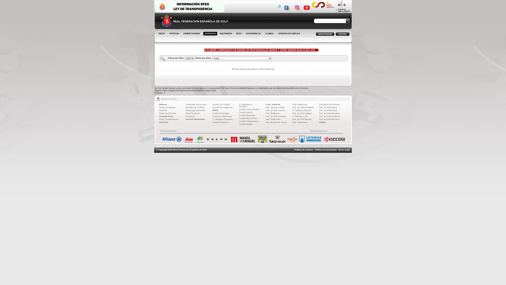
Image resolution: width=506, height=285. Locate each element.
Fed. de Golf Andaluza (329, 116)
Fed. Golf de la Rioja (275, 107)
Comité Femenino (220, 122)
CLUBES (269, 33)
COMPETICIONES (191, 33)
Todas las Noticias (167, 107)
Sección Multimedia (195, 119)
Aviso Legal (344, 150)
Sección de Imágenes (222, 107)
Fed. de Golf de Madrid (303, 107)
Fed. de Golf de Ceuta (276, 122)
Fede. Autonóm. (273, 104)
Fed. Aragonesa (300, 104)
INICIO (162, 33)
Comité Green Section (249, 109)
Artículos (163, 110)
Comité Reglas (245, 124)
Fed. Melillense (272, 113)
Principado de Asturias (329, 104)
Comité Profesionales (249, 121)
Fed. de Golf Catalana (276, 116)
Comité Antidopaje (220, 113)
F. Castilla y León (300, 116)
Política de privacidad (325, 150)
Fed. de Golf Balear (328, 110)
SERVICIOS (209, 33)
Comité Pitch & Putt (248, 118)
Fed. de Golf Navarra (302, 119)
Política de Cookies (304, 150)
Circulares (190, 116)
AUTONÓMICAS (253, 33)
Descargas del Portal (195, 110)
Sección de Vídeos (221, 104)
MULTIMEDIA (225, 33)
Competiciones (166, 116)
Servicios (163, 122)
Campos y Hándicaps (222, 116)
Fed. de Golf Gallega (302, 113)
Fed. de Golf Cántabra (329, 113)
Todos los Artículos (167, 113)
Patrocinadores (193, 113)
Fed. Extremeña (273, 119)
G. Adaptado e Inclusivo (246, 105)
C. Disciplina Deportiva (222, 119)
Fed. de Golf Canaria (275, 110)
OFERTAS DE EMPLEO (289, 33)
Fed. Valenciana (300, 122)
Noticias (163, 104)
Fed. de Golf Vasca (328, 107)
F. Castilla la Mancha (302, 110)
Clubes (322, 122)
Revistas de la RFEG (195, 107)
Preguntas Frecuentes (196, 104)
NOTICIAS (173, 33)
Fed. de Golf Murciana (329, 119)
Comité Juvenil (245, 112)
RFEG (238, 33)
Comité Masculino (247, 115)
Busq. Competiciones (168, 119)
